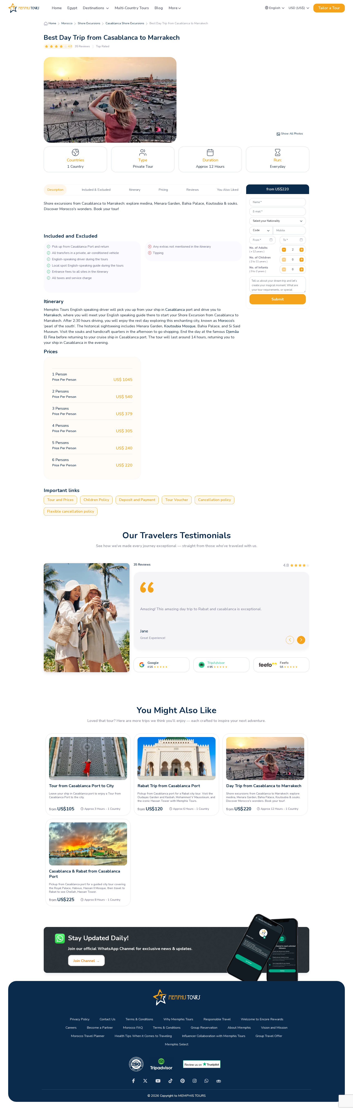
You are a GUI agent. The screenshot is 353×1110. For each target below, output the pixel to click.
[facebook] (133, 1081)
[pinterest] (182, 1081)
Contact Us (107, 1019)
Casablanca (175, 309)
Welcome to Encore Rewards (262, 1019)
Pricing (163, 190)
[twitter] (145, 1081)
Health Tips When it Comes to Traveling (143, 1036)
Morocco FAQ (133, 1028)
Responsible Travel (217, 1019)
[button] (275, 8)
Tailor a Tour (329, 8)
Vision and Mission (274, 1028)
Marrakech (52, 315)
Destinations (94, 8)
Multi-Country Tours (132, 8)
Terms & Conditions (139, 1019)
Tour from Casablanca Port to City (81, 786)
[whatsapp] (206, 1081)
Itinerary (134, 190)
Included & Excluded (96, 190)
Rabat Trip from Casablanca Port (168, 786)
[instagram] (195, 1081)
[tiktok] (170, 1081)
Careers (71, 1028)
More (173, 8)
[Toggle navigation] (44, 8)
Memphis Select (176, 1044)
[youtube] (158, 1081)
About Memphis (239, 1028)
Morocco (225, 320)
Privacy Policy (79, 1019)
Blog (159, 8)
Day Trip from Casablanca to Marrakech (263, 786)
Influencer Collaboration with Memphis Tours (213, 1036)
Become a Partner (100, 1028)
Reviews (192, 190)
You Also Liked (227, 190)
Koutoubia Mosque (179, 326)
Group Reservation (204, 1028)
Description (55, 190)
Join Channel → (86, 960)
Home (57, 8)
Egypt (72, 8)
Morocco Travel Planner (87, 1036)
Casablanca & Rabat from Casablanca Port (84, 873)
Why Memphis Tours (178, 1019)
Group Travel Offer (269, 1036)
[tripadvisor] (218, 1081)
